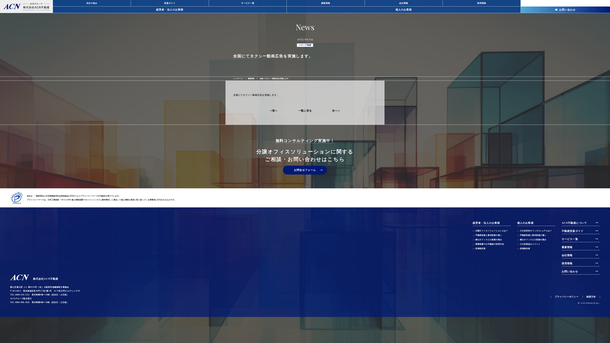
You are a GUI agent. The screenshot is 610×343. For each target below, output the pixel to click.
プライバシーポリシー (567, 297)
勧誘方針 (591, 297)
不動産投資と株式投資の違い (488, 235)
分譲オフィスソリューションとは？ (491, 231)
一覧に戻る (305, 110)
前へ (275, 110)
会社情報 (580, 255)
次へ (335, 110)
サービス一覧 (580, 239)
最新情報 (251, 78)
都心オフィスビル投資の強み (488, 240)
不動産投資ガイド (580, 231)
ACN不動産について (580, 223)
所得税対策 (480, 248)
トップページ (238, 78)
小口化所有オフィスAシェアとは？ (536, 231)
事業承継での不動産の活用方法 (489, 244)
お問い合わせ (565, 9)
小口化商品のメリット (530, 244)
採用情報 (580, 263)
